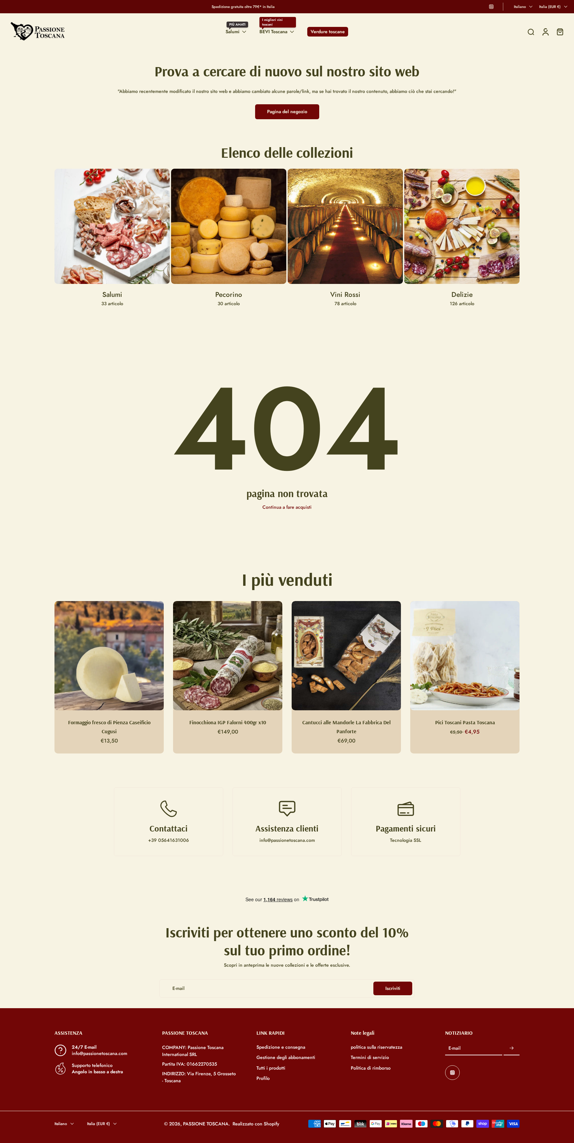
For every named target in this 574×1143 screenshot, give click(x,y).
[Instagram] (491, 7)
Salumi (232, 31)
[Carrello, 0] (560, 31)
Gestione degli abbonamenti (285, 1057)
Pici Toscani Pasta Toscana (465, 722)
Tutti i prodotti (270, 1068)
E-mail (454, 1048)
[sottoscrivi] (512, 1048)
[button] (98, 1032)
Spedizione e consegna (280, 1047)
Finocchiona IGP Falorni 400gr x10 (227, 722)
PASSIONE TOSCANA (206, 1123)
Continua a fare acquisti (287, 507)
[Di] (531, 32)
